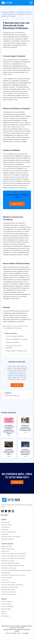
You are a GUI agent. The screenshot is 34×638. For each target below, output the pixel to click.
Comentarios (4, 529)
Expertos (3, 613)
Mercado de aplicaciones (10, 536)
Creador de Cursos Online (8, 582)
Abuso (19, 633)
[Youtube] (12, 511)
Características (5, 527)
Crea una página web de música (10, 563)
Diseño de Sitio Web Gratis (8, 592)
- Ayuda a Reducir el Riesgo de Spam (16, 351)
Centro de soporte (6, 604)
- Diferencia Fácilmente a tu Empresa (16, 339)
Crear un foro (5, 580)
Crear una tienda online (7, 549)
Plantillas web (5, 534)
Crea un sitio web (17, 385)
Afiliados (3, 611)
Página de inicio (5, 522)
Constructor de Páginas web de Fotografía (13, 558)
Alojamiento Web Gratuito (8, 589)
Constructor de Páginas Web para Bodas (12, 565)
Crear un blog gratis (6, 577)
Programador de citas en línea (9, 587)
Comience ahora (17, 204)
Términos (8, 633)
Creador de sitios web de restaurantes (12, 584)
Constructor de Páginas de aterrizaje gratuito (13, 553)
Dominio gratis (5, 551)
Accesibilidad (25, 633)
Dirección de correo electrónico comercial (13, 575)
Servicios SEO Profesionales (9, 594)
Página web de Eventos (7, 561)
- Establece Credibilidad (12, 342)
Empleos (6, 609)
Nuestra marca (5, 616)
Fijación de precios (6, 524)
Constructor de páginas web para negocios (13, 556)
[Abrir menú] (31, 3)
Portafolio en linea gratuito (8, 568)
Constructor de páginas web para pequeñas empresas (16, 570)
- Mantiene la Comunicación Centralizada (13, 346)
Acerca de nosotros (6, 601)
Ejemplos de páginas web (8, 532)
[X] (6, 511)
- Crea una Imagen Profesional (14, 336)
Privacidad (13, 633)
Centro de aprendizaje (7, 12)
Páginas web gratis (6, 546)
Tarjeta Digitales (5, 573)
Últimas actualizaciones (7, 539)
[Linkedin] (9, 511)
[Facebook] (2, 511)
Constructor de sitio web (24, 12)
